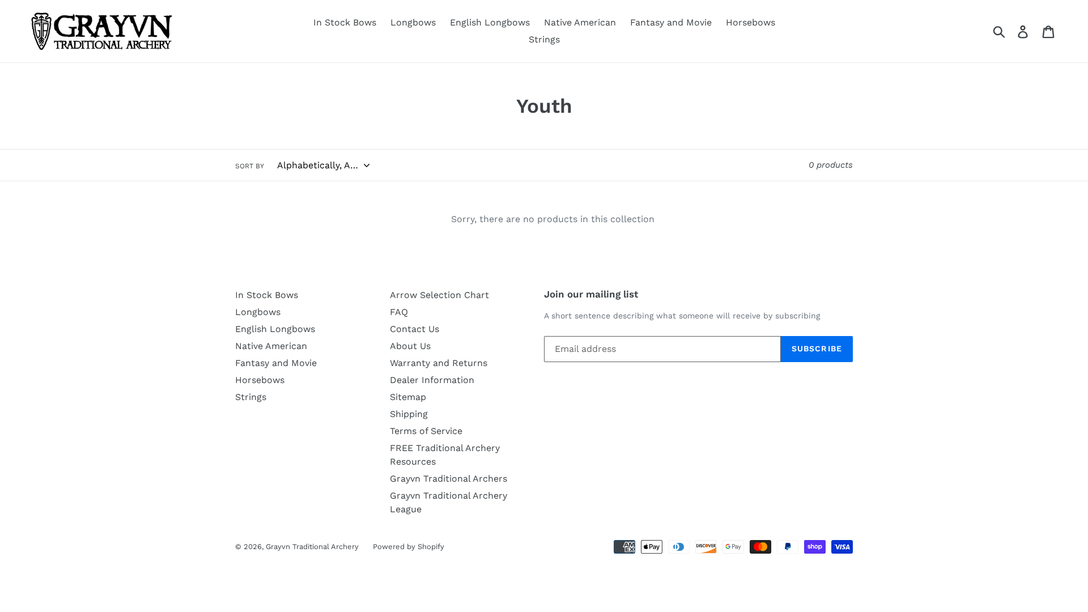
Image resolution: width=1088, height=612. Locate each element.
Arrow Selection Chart (439, 295)
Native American (580, 22)
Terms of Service (426, 431)
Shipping (409, 414)
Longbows (413, 22)
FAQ (399, 312)
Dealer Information (432, 380)
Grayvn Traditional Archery (312, 546)
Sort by (249, 166)
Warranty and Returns (438, 363)
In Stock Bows (344, 22)
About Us (410, 346)
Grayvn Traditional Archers (448, 478)
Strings (544, 39)
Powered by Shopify (408, 546)
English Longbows (490, 22)
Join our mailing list (591, 294)
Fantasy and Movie (671, 22)
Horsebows (750, 22)
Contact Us (414, 329)
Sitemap (408, 397)
